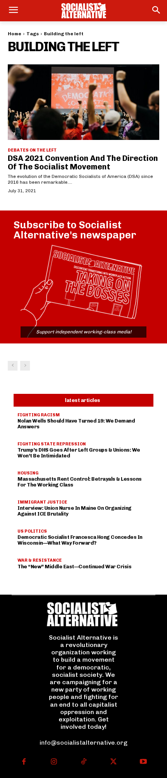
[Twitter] (113, 762)
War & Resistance (39, 560)
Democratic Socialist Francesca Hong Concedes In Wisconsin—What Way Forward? (80, 540)
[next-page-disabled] (25, 366)
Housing (27, 473)
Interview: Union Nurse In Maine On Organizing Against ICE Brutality (74, 511)
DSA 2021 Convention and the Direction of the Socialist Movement (83, 162)
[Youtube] (143, 762)
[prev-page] (12, 366)
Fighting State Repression (51, 444)
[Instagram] (54, 762)
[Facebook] (24, 762)
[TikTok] (84, 762)
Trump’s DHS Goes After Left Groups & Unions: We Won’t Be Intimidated (78, 453)
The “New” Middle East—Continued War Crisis (74, 566)
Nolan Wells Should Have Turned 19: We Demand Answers (76, 424)
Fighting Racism (38, 414)
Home (14, 33)
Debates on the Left (32, 150)
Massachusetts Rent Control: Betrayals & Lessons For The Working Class (79, 482)
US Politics (32, 531)
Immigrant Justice (42, 502)
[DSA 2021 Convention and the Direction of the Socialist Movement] (83, 102)
